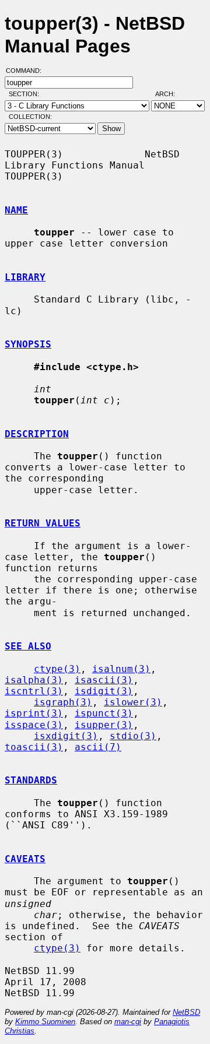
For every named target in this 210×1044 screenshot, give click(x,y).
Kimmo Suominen (45, 1021)
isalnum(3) (121, 668)
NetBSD (186, 1012)
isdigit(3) (104, 691)
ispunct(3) (104, 713)
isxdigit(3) (66, 735)
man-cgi (127, 1021)
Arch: (170, 93)
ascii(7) (98, 747)
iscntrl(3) (34, 691)
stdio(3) (133, 735)
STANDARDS (31, 780)
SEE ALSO (28, 646)
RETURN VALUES (42, 523)
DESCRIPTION (37, 434)
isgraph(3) (63, 702)
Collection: (30, 116)
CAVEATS (25, 858)
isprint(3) (34, 713)
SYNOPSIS (28, 344)
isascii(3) (104, 680)
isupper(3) (104, 724)
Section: (26, 93)
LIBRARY (25, 277)
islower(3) (133, 702)
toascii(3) (34, 747)
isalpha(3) (34, 680)
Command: (27, 70)
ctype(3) (57, 668)
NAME (16, 210)
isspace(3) (34, 724)
